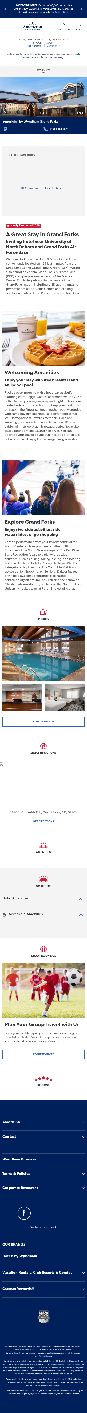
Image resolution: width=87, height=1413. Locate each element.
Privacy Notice (45, 1356)
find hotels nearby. (52, 57)
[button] (5, 8)
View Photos (43, 721)
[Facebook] (24, 1214)
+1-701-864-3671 (59, 129)
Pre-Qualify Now (59, 12)
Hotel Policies (53, 188)
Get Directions (43, 821)
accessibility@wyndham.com (67, 1364)
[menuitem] (4, 26)
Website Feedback (43, 1227)
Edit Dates (34, 46)
